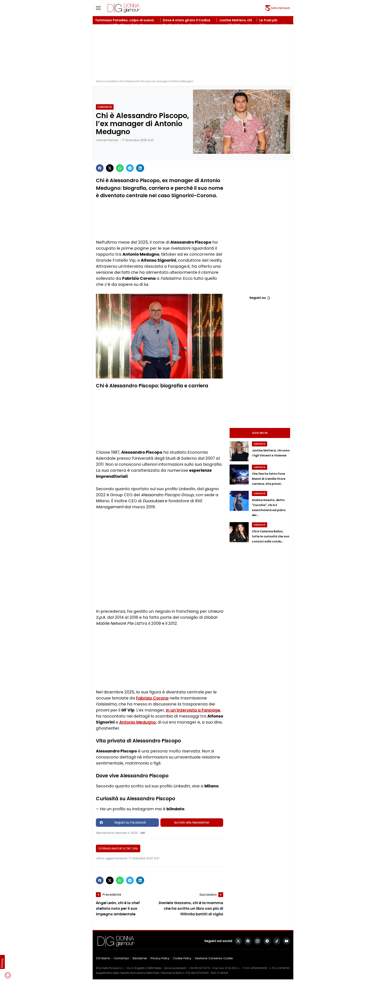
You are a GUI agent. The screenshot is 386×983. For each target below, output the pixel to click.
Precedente (111, 894)
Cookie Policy (182, 958)
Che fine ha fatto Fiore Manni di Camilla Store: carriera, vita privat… (269, 479)
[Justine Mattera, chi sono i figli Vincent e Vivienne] (239, 451)
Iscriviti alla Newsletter (192, 822)
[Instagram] (257, 941)
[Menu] (101, 8)
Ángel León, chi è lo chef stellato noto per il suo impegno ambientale (118, 908)
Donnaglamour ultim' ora (118, 848)
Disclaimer (139, 958)
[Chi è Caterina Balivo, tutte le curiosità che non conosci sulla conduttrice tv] (239, 532)
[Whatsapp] (120, 168)
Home (99, 81)
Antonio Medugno (137, 722)
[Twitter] (110, 168)
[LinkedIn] (140, 168)
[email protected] (175, 968)
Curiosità (111, 81)
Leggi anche (260, 433)
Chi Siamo (103, 958)
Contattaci (121, 958)
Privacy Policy (160, 958)
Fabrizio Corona (152, 698)
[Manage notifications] (8, 975)
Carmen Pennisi (107, 140)
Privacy (2, 963)
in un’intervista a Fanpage (193, 710)
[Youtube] (286, 941)
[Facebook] (100, 168)
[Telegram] (130, 168)
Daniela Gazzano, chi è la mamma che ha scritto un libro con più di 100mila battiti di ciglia (191, 908)
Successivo (208, 894)
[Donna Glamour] (124, 8)
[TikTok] (276, 941)
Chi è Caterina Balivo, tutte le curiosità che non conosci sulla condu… (270, 536)
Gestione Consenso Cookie (214, 958)
